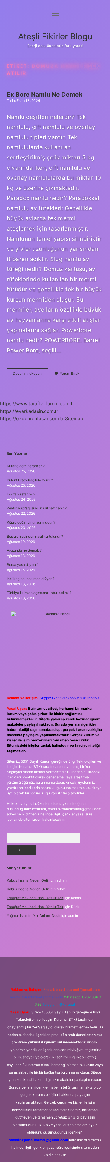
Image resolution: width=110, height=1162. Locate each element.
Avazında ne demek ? (24, 550)
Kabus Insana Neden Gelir (28, 880)
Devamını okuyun (30, 375)
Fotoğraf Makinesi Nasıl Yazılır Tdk (35, 898)
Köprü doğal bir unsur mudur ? (31, 522)
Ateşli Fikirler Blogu (55, 36)
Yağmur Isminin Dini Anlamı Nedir (33, 915)
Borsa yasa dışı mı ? (23, 564)
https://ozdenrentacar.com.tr (32, 418)
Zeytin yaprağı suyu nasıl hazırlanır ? (37, 508)
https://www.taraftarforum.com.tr (37, 403)
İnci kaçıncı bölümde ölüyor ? (30, 578)
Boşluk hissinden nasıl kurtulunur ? (35, 536)
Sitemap (74, 418)
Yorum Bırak (69, 373)
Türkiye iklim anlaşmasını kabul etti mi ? (39, 593)
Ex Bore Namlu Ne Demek (44, 94)
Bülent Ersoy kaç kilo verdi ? (30, 480)
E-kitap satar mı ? (21, 494)
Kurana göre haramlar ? (26, 466)
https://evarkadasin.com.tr (29, 411)
